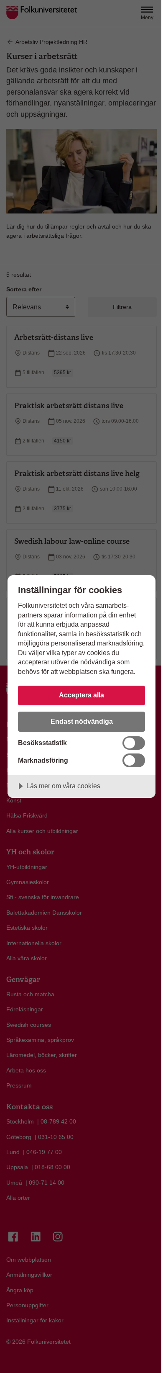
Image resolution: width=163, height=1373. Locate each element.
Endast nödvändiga (82, 721)
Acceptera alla (81, 695)
